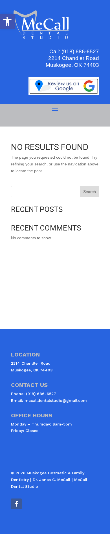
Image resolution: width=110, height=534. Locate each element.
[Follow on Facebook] (16, 503)
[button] (7, 21)
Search (89, 191)
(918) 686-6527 (80, 51)
